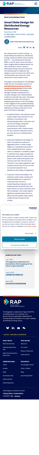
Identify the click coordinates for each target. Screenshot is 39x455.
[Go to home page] (13, 3)
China (5, 365)
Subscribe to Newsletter (18, 334)
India (4, 372)
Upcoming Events (26, 376)
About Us (24, 344)
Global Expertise (8, 383)
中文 (12, 396)
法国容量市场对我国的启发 (14, 275)
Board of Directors (27, 351)
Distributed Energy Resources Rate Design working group (17, 87)
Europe (5, 368)
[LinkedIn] (30, 48)
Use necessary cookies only (19, 245)
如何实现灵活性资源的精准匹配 (16, 284)
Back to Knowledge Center (14, 17)
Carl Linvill (30, 34)
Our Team (24, 347)
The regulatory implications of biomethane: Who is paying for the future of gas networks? (19, 264)
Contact (6, 334)
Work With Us (25, 355)
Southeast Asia (8, 376)
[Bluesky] (27, 48)
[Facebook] (24, 48)
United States (7, 379)
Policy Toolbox (25, 368)
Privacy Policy (8, 393)
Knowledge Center (27, 365)
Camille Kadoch (9, 37)
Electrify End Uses (8, 344)
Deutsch (17, 396)
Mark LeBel (10, 34)
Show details (29, 233)
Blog (22, 372)
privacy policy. (32, 226)
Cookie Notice (18, 393)
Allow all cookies (19, 239)
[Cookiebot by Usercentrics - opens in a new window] (29, 208)
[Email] (33, 48)
